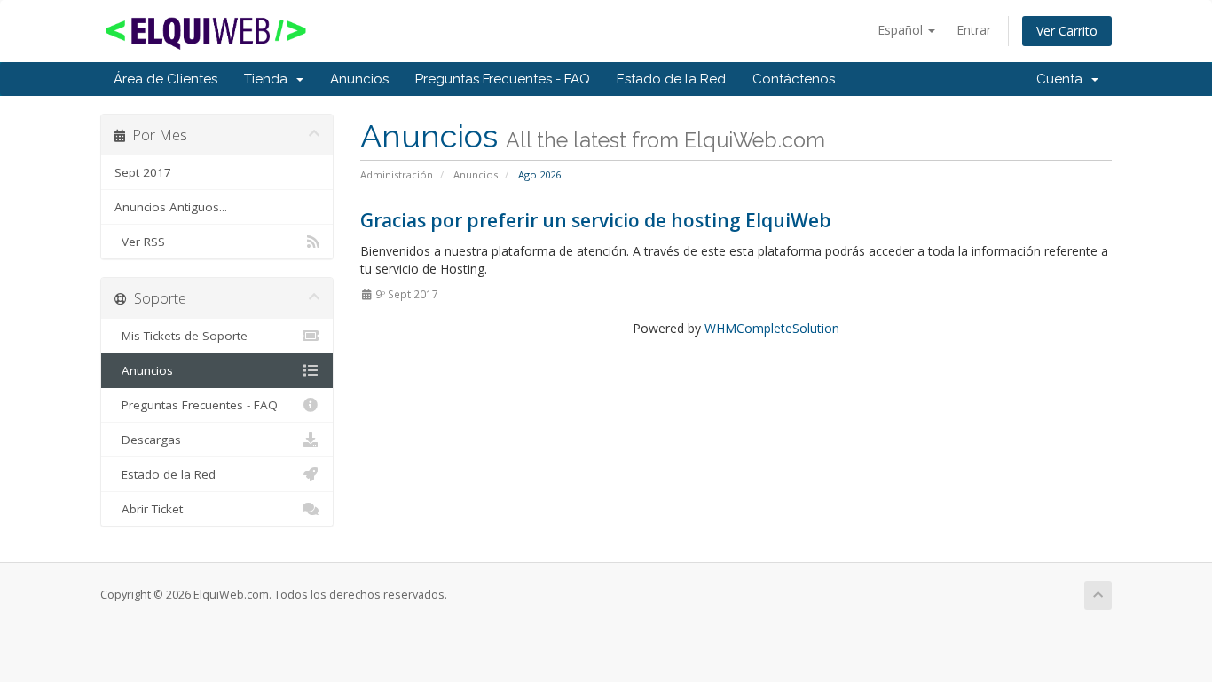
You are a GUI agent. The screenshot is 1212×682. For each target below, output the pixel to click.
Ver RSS (139, 242)
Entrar (973, 29)
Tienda (269, 79)
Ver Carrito (1067, 30)
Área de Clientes (165, 79)
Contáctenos (793, 79)
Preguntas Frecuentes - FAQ (502, 79)
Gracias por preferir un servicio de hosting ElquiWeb (595, 220)
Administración (396, 174)
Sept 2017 (142, 172)
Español (902, 29)
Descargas (147, 440)
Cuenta (1063, 79)
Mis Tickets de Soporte (181, 336)
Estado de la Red (671, 79)
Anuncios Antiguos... (170, 207)
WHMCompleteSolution (771, 328)
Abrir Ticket (148, 509)
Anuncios (359, 79)
